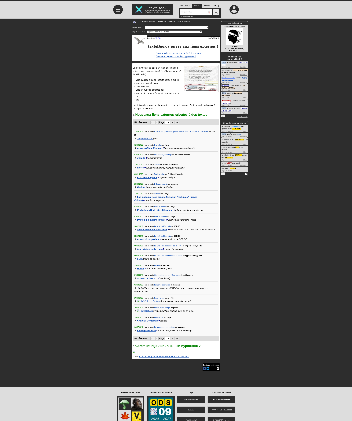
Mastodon (228, 410)
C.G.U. (191, 410)
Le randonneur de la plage (164, 327)
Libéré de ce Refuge (149, 301)
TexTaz (158, 38)
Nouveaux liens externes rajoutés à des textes (178, 53)
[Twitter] (208, 369)
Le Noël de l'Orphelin (162, 226)
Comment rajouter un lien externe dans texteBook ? (164, 356)
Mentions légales (191, 399)
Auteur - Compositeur (148, 239)
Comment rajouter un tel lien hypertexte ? (176, 56)
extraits (141, 158)
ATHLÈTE (236, 129)
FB (221, 410)
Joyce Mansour (145, 138)
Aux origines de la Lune (149, 249)
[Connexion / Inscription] (234, 9)
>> (176, 122)
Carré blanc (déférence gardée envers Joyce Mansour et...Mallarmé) (181, 132)
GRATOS (238, 155)
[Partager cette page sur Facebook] (204, 368)
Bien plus (158, 145)
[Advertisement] (117, 91)
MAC (237, 147)
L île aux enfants (161, 184)
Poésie (140, 268)
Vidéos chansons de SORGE (152, 229)
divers (140, 168)
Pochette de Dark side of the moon (155, 210)
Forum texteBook (149, 21)
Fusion (157, 265)
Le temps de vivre (146, 330)
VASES (233, 168)
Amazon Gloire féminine (149, 148)
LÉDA (229, 163)
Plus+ (245, 67)
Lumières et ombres (162, 285)
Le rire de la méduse (240, 70)
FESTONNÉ (239, 139)
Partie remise (159, 174)
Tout (241, 67)
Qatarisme (158, 317)
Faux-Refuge (159, 298)
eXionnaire (225, 85)
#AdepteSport (236, 126)
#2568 (239, 134)
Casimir (141, 187)
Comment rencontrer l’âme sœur (167, 275)
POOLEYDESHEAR (228, 78)
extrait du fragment (147, 177)
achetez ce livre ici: (147, 278)
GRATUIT (229, 157)
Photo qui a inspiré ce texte (151, 220)
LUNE (140, 259)
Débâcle (157, 194)
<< (152, 122)
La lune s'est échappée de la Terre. (168, 246)
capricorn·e (226, 103)
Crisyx (224, 62)
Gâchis (157, 164)
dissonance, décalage (163, 155)
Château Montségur (147, 321)
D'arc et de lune (160, 207)
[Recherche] (216, 12)
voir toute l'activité (242, 117)
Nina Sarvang (226, 101)
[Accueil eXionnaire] (134, 21)
